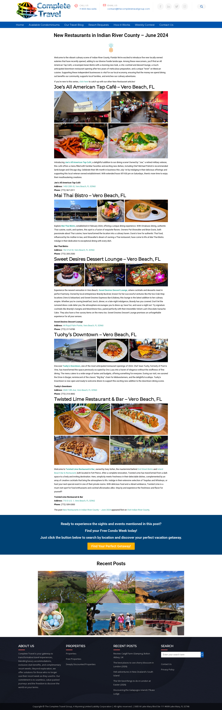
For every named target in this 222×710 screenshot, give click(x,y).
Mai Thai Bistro (68, 226)
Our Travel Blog (74, 24)
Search (203, 654)
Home (20, 24)
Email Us (112, 5)
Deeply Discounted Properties (81, 664)
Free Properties (73, 658)
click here (83, 81)
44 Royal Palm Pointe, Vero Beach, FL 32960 (83, 325)
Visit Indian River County (138, 510)
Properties (71, 653)
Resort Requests (98, 24)
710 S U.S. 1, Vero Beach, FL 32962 (79, 500)
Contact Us (166, 24)
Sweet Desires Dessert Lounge (113, 290)
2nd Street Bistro (145, 469)
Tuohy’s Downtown (71, 366)
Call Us (83, 5)
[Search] (201, 6)
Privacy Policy (167, 669)
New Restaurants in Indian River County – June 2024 (87, 510)
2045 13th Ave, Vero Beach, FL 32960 (80, 390)
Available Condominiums (44, 24)
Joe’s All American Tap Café (78, 162)
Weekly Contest (145, 24)
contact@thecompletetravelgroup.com (128, 8)
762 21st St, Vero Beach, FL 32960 (78, 250)
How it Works (122, 24)
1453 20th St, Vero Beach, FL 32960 (79, 186)
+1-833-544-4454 (88, 8)
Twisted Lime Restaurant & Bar (80, 469)
